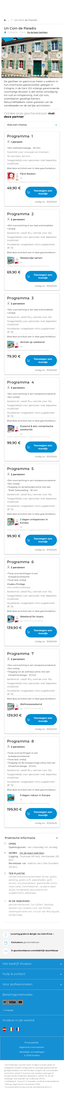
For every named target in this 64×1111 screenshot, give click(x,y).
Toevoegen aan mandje (43, 192)
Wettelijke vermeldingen (32, 1052)
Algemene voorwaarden (31, 1047)
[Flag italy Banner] (10, 1029)
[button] (4, 55)
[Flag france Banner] (17, 1029)
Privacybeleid (31, 1042)
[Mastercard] (20, 1003)
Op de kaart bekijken (37, 32)
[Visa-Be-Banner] (12, 1003)
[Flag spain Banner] (3, 1029)
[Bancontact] (3, 1003)
